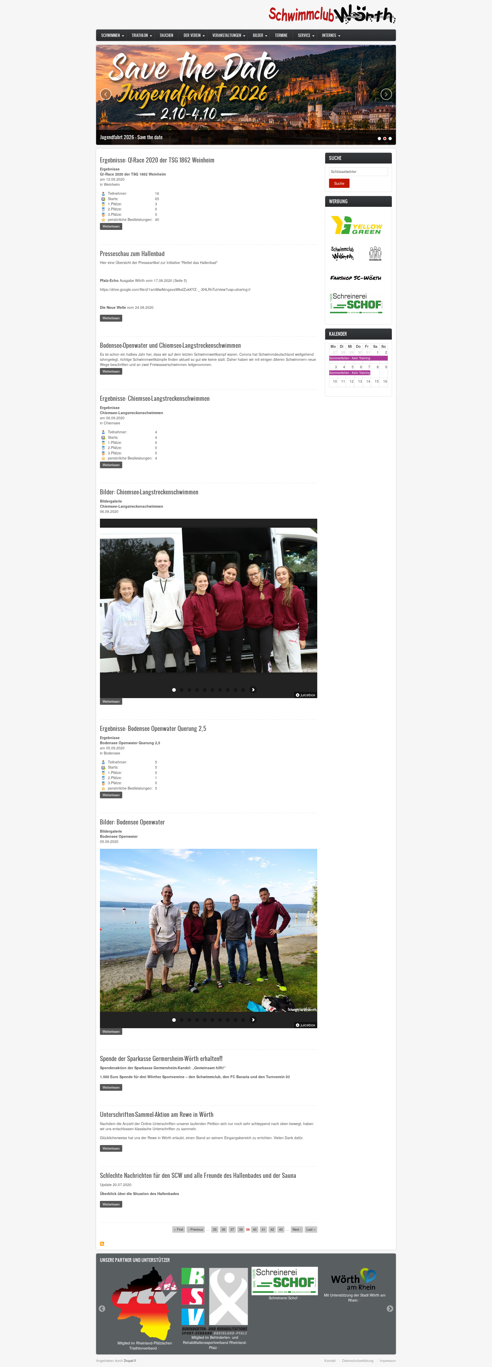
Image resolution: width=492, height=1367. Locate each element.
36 (224, 1229)
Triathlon (140, 35)
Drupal (128, 1360)
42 (273, 1229)
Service (304, 35)
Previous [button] (101, 1308)
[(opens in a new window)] (356, 224)
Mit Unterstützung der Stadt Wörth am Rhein (351, 1297)
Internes (329, 35)
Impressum (388, 1360)
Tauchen (166, 35)
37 (233, 1229)
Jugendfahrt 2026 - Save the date (131, 137)
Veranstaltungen (226, 35)
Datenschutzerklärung (357, 1360)
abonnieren (102, 1244)
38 (241, 1229)
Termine (281, 35)
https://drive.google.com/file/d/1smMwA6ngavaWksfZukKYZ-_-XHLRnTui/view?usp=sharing (174, 289)
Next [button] (389, 1308)
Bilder (258, 35)
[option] (141, 1309)
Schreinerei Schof (279, 1297)
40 (255, 1229)
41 (264, 1229)
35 (215, 1229)
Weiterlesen (112, 227)
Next (386, 94)
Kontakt (330, 1360)
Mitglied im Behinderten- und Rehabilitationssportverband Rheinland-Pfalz (211, 1342)
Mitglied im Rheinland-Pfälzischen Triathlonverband (141, 1345)
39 (248, 1229)
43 (281, 1229)
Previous (105, 94)
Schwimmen (110, 35)
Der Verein (192, 35)
